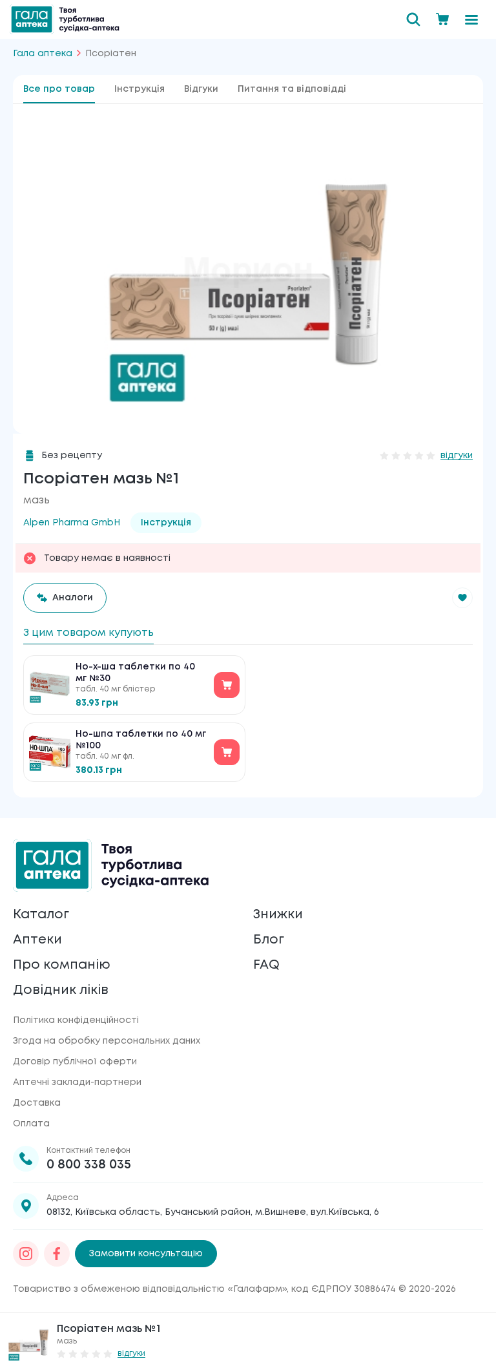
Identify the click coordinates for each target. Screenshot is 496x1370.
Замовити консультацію (146, 1254)
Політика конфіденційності (76, 1020)
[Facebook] (57, 1254)
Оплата (31, 1124)
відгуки (456, 455)
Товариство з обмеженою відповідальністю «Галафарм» (150, 1289)
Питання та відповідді (292, 89)
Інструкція (139, 89)
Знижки (278, 915)
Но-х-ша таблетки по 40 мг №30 (135, 672)
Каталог (41, 915)
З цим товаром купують (88, 633)
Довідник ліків (60, 990)
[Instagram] (26, 1254)
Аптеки (37, 940)
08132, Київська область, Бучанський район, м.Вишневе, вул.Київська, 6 (212, 1212)
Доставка (37, 1103)
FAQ (266, 965)
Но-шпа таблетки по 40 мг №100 (141, 740)
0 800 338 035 (88, 1165)
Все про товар (59, 89)
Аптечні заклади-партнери (77, 1082)
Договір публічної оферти (75, 1062)
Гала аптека (42, 54)
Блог (268, 940)
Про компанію (61, 965)
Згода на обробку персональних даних (106, 1041)
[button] (462, 597)
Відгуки (201, 89)
